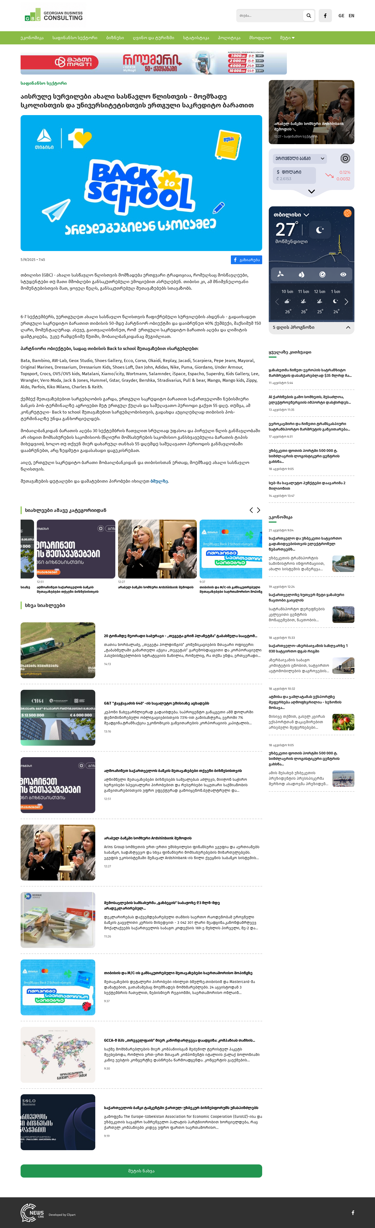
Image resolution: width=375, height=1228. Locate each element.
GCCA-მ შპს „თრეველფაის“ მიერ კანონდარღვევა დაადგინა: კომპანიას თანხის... (179, 1040)
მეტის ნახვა (141, 1170)
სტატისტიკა (196, 37)
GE (341, 16)
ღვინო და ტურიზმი (153, 37)
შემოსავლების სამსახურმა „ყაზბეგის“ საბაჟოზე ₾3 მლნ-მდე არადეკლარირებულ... (162, 906)
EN (351, 16)
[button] (251, 510)
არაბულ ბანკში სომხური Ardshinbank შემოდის (140, 587)
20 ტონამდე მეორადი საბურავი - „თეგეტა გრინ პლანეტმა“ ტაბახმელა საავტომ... (180, 636)
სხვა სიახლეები (45, 605)
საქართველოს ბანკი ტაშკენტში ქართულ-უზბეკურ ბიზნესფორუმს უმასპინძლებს (181, 1108)
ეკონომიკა (32, 37)
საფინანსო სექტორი (74, 37)
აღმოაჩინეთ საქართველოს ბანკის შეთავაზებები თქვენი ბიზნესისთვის (51, 589)
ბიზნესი (115, 37)
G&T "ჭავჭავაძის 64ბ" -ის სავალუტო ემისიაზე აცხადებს (156, 703)
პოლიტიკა (229, 37)
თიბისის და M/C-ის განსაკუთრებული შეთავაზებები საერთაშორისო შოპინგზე (216, 589)
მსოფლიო (260, 37)
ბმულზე (159, 481)
